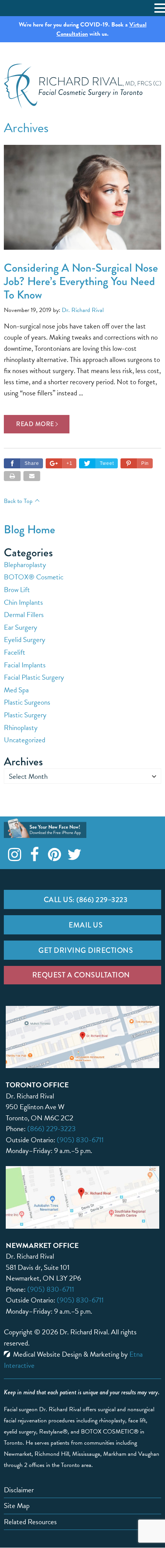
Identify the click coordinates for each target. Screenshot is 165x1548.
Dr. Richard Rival (83, 310)
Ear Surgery (20, 627)
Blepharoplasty (25, 564)
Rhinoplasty (21, 727)
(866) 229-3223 (51, 1128)
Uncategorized (24, 739)
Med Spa (16, 689)
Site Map (17, 1505)
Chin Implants (23, 602)
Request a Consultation (81, 975)
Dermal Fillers (24, 614)
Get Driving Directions (85, 950)
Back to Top (18, 501)
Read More (35, 424)
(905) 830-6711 (80, 1139)
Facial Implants (25, 664)
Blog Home (29, 529)
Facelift (14, 652)
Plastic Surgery (25, 714)
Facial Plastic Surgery (34, 677)
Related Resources (30, 1521)
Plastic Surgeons (27, 702)
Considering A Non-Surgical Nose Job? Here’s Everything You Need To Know (81, 281)
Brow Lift (17, 589)
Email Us (85, 925)
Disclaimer (19, 1489)
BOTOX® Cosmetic (33, 576)
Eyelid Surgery (24, 639)
